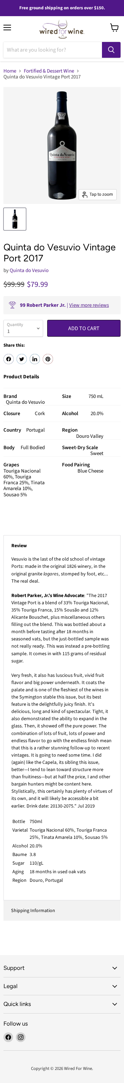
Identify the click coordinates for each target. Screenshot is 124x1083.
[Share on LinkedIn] (35, 359)
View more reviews (89, 305)
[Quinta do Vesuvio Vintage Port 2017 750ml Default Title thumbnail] (15, 219)
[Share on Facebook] (8, 359)
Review (19, 545)
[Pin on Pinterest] (48, 359)
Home (9, 71)
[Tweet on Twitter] (22, 359)
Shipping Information (33, 910)
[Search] (111, 50)
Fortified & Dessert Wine (49, 71)
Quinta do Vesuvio (29, 270)
